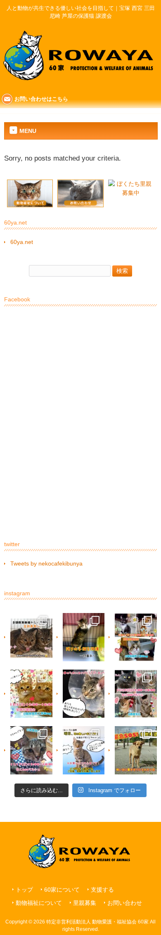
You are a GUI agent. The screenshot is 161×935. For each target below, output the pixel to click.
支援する (102, 890)
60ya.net (21, 242)
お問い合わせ (124, 903)
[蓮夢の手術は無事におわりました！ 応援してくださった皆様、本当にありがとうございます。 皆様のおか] (81, 694)
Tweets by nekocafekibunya (46, 563)
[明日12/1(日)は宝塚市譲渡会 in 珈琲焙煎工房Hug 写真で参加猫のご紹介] (133, 637)
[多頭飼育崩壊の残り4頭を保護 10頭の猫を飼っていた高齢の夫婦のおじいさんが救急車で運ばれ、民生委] (28, 637)
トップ (24, 890)
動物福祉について (39, 903)
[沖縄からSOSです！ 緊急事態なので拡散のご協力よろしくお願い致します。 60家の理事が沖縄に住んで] (133, 750)
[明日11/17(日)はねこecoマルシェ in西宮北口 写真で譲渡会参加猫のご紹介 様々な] (133, 694)
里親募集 (84, 903)
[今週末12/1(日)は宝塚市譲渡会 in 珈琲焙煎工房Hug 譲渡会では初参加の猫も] (28, 694)
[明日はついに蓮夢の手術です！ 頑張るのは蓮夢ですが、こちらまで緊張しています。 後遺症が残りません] (81, 750)
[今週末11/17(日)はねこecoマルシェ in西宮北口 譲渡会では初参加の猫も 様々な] (28, 750)
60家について (62, 890)
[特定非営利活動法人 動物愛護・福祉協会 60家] (80, 85)
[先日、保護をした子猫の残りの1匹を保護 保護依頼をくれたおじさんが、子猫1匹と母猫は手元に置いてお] (81, 637)
